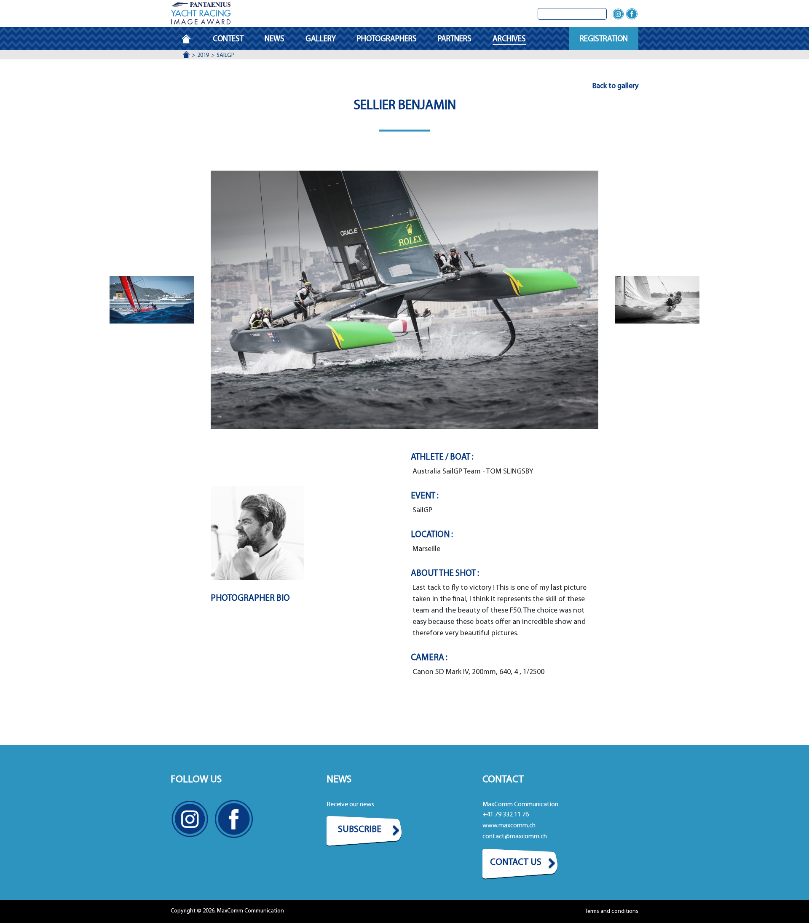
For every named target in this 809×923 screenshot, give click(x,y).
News (274, 39)
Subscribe (359, 830)
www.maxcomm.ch (509, 825)
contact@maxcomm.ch (514, 836)
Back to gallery (615, 86)
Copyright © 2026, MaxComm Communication (227, 911)
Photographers (387, 39)
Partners (454, 39)
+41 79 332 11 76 (505, 814)
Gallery (320, 39)
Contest (228, 39)
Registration (604, 39)
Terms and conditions (611, 911)
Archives (509, 39)
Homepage (191, 39)
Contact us (515, 862)
